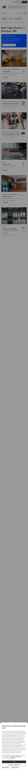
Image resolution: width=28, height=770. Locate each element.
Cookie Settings (14, 765)
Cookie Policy (15, 767)
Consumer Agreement (16, 756)
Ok (14, 761)
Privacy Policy (5, 767)
